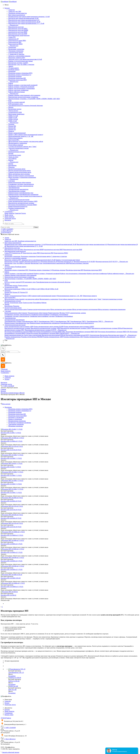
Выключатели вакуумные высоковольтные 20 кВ (24, 22)
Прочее (10, 163)
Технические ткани (14, 155)
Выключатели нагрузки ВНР (17, 33)
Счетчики (11, 181)
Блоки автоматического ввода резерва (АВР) (22, 201)
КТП (10, 100)
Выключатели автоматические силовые (21, 203)
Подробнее (12, 676)
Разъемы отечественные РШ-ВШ (32, 337)
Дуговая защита (13, 68)
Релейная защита (13, 69)
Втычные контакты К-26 (49, 261)
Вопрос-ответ (9, 715)
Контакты (4, 382)
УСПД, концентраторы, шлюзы (75, 313)
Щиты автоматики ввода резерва (19, 174)
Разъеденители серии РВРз (17, 40)
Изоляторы (12, 71)
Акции (7, 237)
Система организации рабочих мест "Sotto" (22, 146)
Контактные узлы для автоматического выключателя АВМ (50, 263)
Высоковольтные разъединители (19, 35)
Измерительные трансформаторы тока (20, 193)
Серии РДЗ (12, 37)
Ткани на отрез (13, 157)
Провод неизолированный (17, 133)
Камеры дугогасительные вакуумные (20, 61)
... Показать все (13, 25)
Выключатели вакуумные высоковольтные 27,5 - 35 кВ (26, 23)
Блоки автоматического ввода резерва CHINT (79, 326)
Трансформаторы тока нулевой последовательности (25, 196)
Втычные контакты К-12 (33, 261)
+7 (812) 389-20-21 (7, 231)
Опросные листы (6, 384)
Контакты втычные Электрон (79, 263)
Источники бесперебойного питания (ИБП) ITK (114, 331)
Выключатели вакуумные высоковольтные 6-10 (23, 20)
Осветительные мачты (15, 52)
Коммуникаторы (53, 313)
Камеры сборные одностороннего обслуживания (24, 95)
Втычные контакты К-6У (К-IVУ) (107, 261)
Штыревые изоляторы (15, 426)
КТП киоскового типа (15, 104)
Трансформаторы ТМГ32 (47, 321)
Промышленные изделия (16, 152)
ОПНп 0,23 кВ (13, 116)
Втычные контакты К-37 (65, 261)
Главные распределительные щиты (19, 172)
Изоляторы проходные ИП (17, 78)
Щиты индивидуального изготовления (21, 175)
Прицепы (11, 167)
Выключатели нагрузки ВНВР (18, 30)
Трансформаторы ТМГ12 (95, 321)
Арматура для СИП (14, 11)
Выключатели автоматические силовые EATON (40, 330)
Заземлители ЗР (13, 39)
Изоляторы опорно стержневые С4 (19, 75)
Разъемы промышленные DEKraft (114, 337)
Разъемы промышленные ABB (53, 337)
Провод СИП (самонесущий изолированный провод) (25, 134)
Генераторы (12, 47)
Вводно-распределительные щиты (19, 170)
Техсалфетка (12, 158)
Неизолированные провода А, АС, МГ (20, 136)
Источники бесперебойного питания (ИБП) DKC (49, 331)
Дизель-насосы (13, 110)
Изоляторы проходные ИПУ (17, 80)
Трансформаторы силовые (16, 191)
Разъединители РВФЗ (15, 44)
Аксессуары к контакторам (32, 335)
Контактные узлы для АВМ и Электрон (21, 64)
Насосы (10, 107)
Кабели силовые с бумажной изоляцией (21, 87)
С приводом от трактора (16, 54)
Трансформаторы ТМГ (62, 321)
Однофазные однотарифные (59, 314)
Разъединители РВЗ (14, 42)
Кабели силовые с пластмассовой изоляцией (22, 85)
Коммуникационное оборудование (19, 182)
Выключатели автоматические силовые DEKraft (107, 328)
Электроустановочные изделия (18, 148)
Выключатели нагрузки (16, 27)
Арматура (11, 10)
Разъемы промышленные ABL (73, 337)
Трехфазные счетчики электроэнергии (20, 186)
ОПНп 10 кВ (12, 121)
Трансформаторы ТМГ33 (30, 321)
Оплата (23, 213)
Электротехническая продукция (18, 199)
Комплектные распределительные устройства (23, 97)
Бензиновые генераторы (16, 49)
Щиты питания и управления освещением (22, 177)
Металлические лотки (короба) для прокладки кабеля (25, 141)
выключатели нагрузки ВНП (17, 32)
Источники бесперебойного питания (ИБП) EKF (82, 331)
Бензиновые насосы (14, 109)
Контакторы (104, 335)
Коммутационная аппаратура (17, 206)
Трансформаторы (14, 187)
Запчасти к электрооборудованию (19, 56)
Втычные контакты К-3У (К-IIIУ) (84, 261)
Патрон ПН (12, 126)
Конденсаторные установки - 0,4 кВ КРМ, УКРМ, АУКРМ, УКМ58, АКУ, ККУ (34, 98)
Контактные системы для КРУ (18, 63)
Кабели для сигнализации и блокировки (21, 88)
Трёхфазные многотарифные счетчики (42, 316)
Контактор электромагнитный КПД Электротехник (83, 335)
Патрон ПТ (12, 128)
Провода (11, 131)
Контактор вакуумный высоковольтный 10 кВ (23, 18)
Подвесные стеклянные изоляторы (19, 422)
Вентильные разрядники (16, 114)
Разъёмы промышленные (16, 208)
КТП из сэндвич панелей (16, 102)
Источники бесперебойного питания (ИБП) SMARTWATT (50, 333)
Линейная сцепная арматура (17, 13)
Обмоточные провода (15, 138)
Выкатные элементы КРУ (16, 57)
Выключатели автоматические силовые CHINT (75, 328)
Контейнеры (12, 165)
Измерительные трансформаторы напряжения (23, 194)
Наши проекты (9, 213)
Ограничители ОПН (15, 112)
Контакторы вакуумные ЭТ (117, 335)
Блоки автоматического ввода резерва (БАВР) (49, 326)
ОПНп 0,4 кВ (12, 117)
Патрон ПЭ (12, 129)
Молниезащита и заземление (17, 143)
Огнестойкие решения (15, 145)
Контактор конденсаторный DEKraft (54, 335)
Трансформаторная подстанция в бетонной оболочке (25, 105)
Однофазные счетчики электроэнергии (21, 184)
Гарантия (18, 213)
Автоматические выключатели (18, 189)
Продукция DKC (13, 140)
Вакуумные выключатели (16, 15)
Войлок (10, 160)
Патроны (11, 124)
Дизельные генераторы (15, 51)
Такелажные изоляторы (16, 424)
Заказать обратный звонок (10, 752)
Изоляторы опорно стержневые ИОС (20, 73)
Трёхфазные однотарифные (64, 316)
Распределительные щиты (16, 169)
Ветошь (10, 153)
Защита (10, 66)
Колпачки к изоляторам (16, 417)
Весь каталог (6, 404)
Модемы (62, 313)
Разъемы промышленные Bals (93, 337)
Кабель (10, 83)
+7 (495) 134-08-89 (7, 229)
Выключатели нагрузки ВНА (17, 28)
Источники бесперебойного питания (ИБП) (22, 205)
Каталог (5, 369)
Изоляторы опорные (15, 76)
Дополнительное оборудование (38, 313)
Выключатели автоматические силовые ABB (45, 328)
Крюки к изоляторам (15, 419)
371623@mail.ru (6, 232)
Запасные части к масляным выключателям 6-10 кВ (25, 59)
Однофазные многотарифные (40, 314)
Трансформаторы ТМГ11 (78, 321)
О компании (5, 372)
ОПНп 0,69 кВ (13, 119)
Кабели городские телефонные (18, 90)
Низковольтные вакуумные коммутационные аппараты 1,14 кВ (29, 16)
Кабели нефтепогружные (16, 92)
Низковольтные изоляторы (17, 421)
